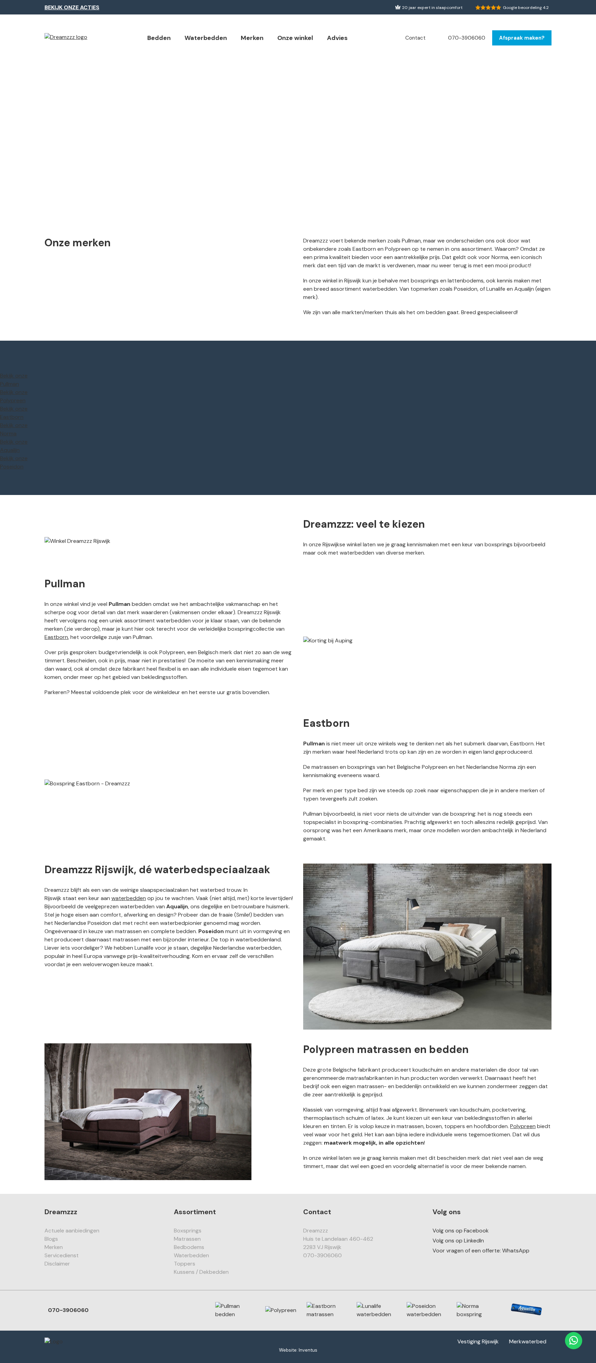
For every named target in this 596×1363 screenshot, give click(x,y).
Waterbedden (206, 38)
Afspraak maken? (522, 37)
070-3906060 (466, 37)
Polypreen (523, 1126)
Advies (337, 38)
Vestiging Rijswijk (478, 1341)
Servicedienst (61, 1255)
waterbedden (128, 898)
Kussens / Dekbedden (201, 1272)
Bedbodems (189, 1247)
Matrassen (187, 1238)
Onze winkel (295, 38)
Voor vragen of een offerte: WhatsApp (481, 1250)
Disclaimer (57, 1263)
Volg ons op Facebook (461, 1230)
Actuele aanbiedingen (71, 1230)
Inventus (308, 1350)
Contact (415, 37)
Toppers (184, 1263)
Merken (252, 38)
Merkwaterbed (527, 1341)
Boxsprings (187, 1230)
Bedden (159, 38)
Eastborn (56, 637)
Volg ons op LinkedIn (458, 1240)
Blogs (51, 1238)
